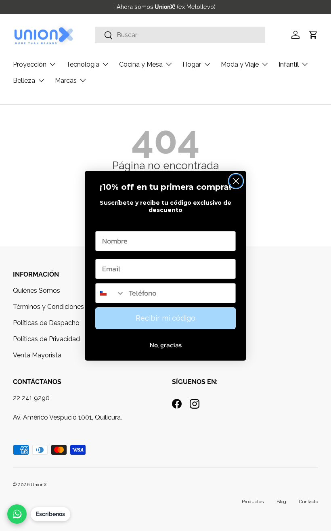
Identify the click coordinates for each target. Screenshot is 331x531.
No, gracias (166, 345)
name (104, 223)
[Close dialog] (236, 181)
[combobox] (110, 293)
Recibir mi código (165, 318)
